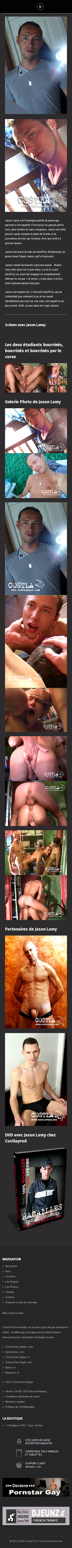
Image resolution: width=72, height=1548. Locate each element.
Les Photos (11, 1286)
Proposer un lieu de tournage (21, 1302)
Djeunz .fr (10, 1367)
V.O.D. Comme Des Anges (19, 1382)
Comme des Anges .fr (17, 1357)
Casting (9, 1292)
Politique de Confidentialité (19, 1406)
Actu (8, 1271)
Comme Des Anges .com (19, 1346)
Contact (9, 1297)
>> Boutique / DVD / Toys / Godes (24, 1425)
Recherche (11, 1266)
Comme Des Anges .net (18, 1362)
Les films (10, 1276)
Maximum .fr (12, 1372)
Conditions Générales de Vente (22, 1396)
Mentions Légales (15, 1401)
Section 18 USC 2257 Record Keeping (25, 1391)
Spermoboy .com (14, 1351)
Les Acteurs (12, 1281)
